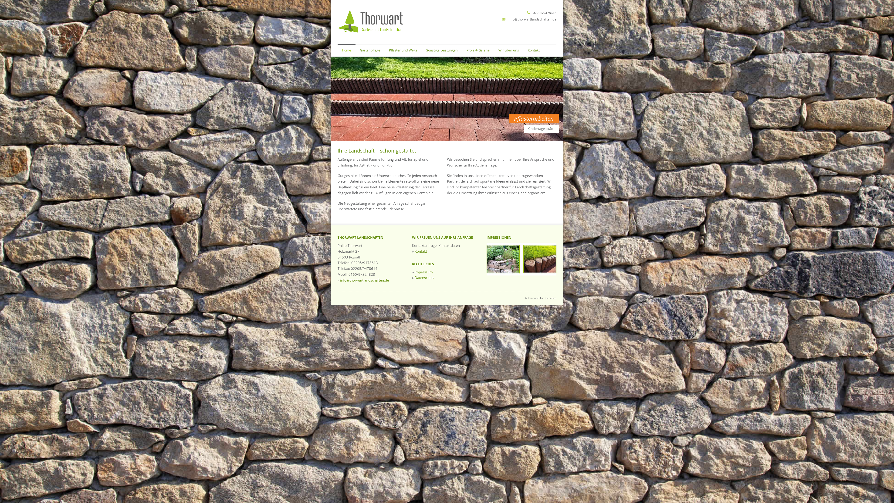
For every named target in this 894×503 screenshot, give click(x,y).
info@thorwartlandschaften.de (364, 280)
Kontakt (534, 50)
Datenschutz (424, 277)
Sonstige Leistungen (442, 50)
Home (346, 50)
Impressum (424, 272)
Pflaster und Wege (403, 50)
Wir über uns (508, 50)
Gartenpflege (370, 50)
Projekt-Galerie (478, 50)
